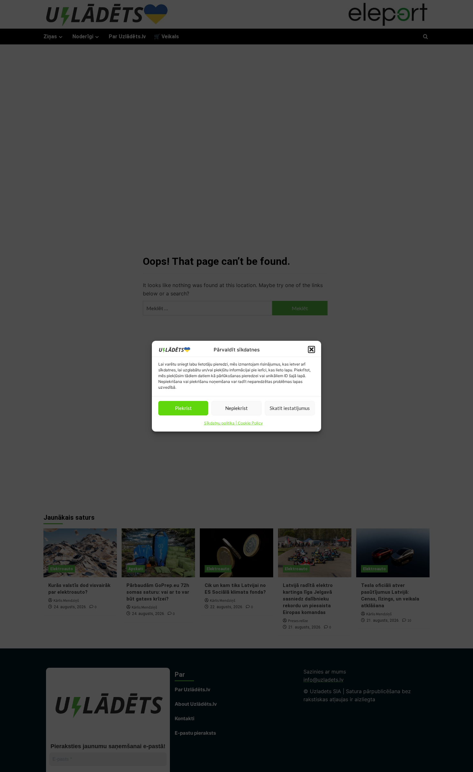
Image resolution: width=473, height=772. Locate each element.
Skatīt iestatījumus (290, 408)
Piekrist (183, 408)
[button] (311, 349)
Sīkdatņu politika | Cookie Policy (233, 422)
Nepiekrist (236, 408)
